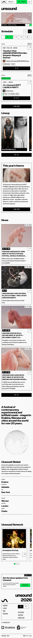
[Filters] (25, 31)
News (4, 611)
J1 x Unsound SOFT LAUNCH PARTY (12, 86)
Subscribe (25, 585)
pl (26, 606)
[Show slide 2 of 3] (28, 25)
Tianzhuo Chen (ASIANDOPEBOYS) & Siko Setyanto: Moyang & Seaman (15, 54)
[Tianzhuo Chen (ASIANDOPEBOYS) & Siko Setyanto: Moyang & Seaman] (30, 48)
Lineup (5, 608)
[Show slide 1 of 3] (26, 25)
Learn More (16, 106)
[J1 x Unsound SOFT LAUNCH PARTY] (30, 82)
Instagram (21, 612)
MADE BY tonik (27, 636)
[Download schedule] (30, 31)
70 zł (16, 68)
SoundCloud (21, 617)
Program (5, 605)
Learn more (16, 209)
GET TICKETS (21, 1)
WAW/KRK (11, 1)
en (20, 606)
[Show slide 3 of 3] (30, 25)
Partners (5, 613)
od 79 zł (16, 98)
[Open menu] (29, 2)
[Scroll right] (30, 37)
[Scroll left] (3, 37)
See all (16, 154)
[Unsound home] (3, 2)
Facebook (20, 615)
